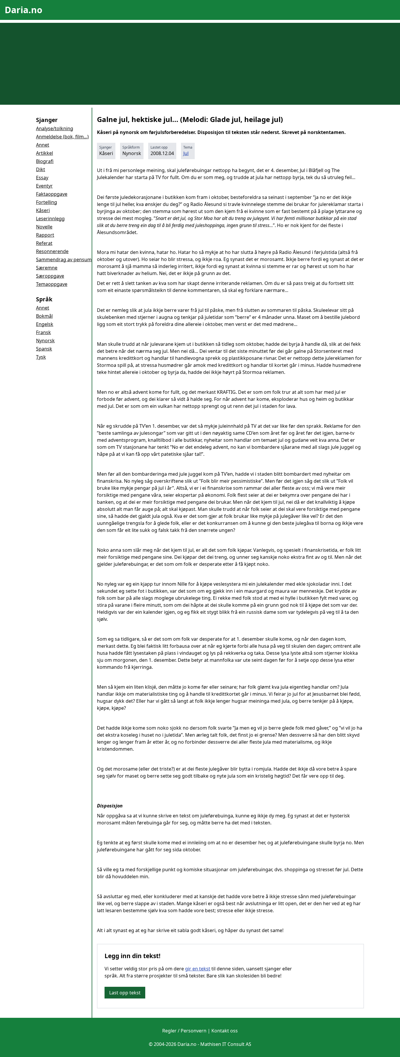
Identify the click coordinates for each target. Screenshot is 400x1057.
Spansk (44, 349)
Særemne (46, 267)
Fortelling (46, 202)
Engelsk (44, 324)
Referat (44, 243)
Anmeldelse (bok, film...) (62, 136)
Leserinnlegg (50, 218)
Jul (186, 153)
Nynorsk (45, 340)
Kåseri (43, 210)
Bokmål (44, 316)
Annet (42, 145)
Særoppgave (50, 276)
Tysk (41, 357)
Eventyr (44, 186)
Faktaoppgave (51, 194)
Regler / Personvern (184, 1030)
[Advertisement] (200, 64)
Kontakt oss (224, 1030)
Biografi (45, 161)
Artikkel (44, 153)
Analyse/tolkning (54, 128)
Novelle (44, 227)
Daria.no (23, 10)
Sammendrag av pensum (64, 259)
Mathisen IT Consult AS (225, 1044)
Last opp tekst (125, 992)
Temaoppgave (51, 284)
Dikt (40, 169)
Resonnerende (52, 251)
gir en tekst (197, 968)
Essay (42, 177)
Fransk (43, 332)
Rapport (45, 235)
